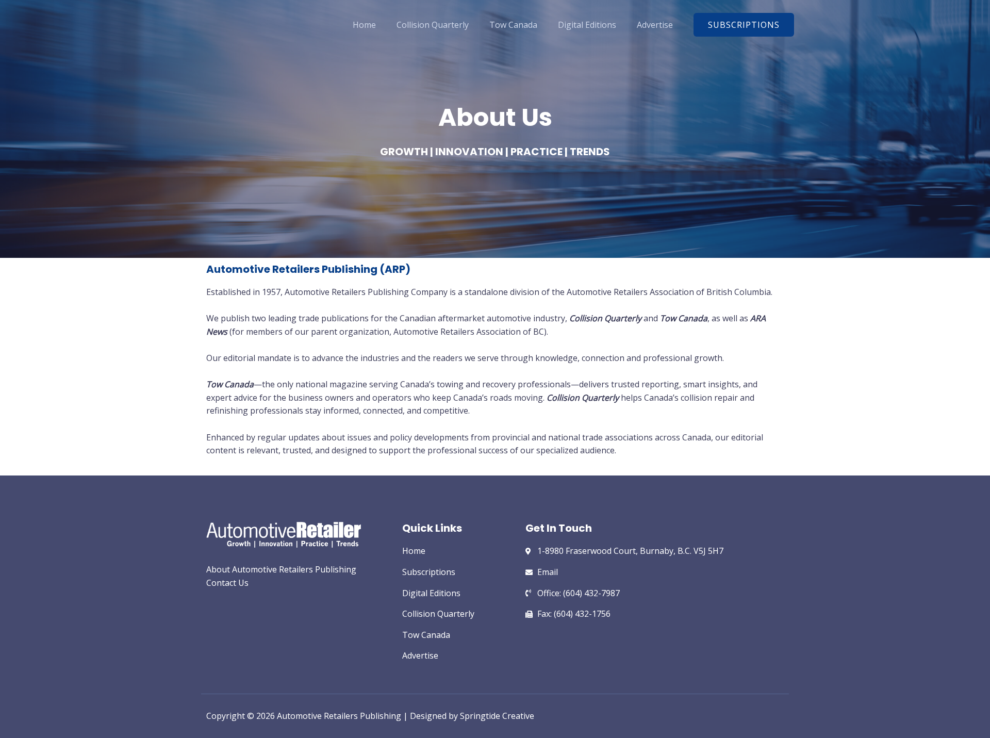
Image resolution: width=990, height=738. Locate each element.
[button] (744, 25)
